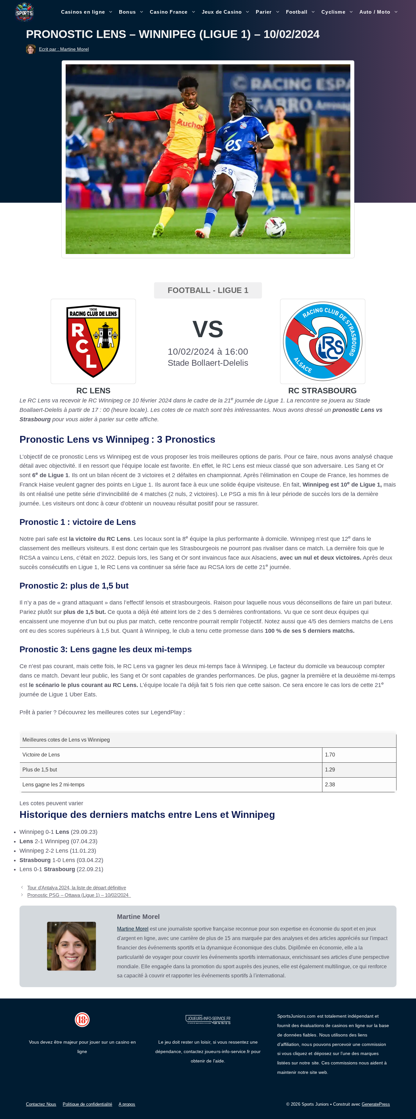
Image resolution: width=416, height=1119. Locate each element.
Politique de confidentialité (87, 1104)
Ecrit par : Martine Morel (64, 49)
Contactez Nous (41, 1104)
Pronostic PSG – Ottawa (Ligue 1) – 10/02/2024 (79, 895)
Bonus (127, 12)
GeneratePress (376, 1104)
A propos (127, 1104)
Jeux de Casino (222, 12)
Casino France (169, 12)
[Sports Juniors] (24, 11)
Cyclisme (333, 12)
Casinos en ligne (83, 12)
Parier (264, 12)
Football (297, 12)
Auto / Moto (374, 12)
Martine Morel (133, 929)
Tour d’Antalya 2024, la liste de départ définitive (76, 887)
